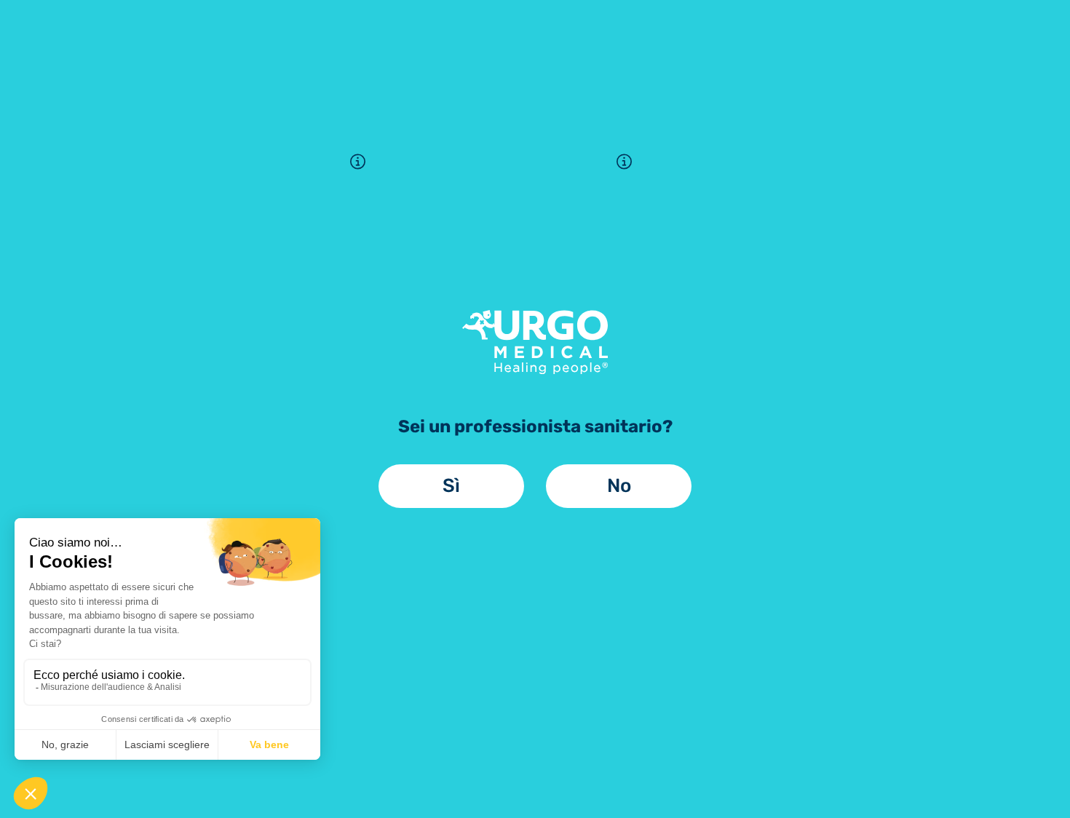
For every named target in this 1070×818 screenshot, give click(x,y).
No (619, 485)
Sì (451, 485)
